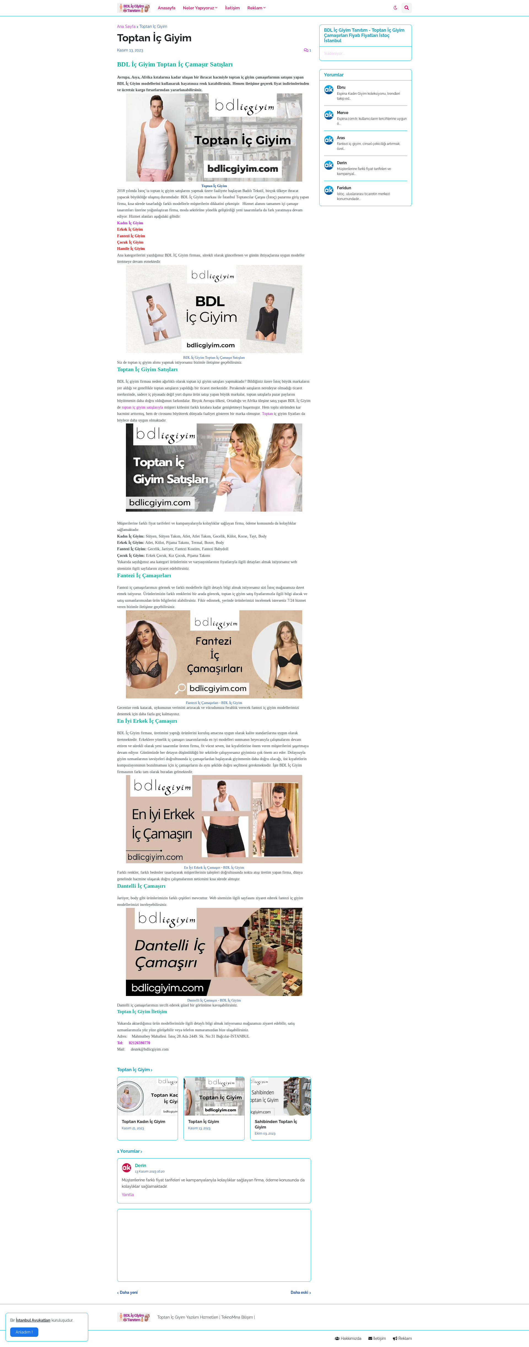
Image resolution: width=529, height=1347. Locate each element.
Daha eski (299, 1292)
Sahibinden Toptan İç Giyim (276, 1124)
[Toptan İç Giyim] (214, 1096)
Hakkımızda (350, 1338)
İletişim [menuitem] (232, 8)
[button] (395, 8)
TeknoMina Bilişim (237, 1317)
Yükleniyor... (334, 53)
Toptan (268, 414)
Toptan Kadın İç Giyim (143, 1121)
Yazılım (192, 1317)
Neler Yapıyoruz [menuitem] (198, 8)
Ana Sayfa (126, 26)
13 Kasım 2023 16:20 (149, 1171)
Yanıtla (128, 1194)
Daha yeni (129, 1292)
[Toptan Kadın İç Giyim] (147, 1096)
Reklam (404, 1338)
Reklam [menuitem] (254, 8)
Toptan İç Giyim (153, 26)
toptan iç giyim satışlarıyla (142, 407)
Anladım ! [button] (24, 1332)
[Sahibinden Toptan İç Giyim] (280, 1096)
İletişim (379, 1338)
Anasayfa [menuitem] (166, 8)
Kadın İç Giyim (130, 223)
